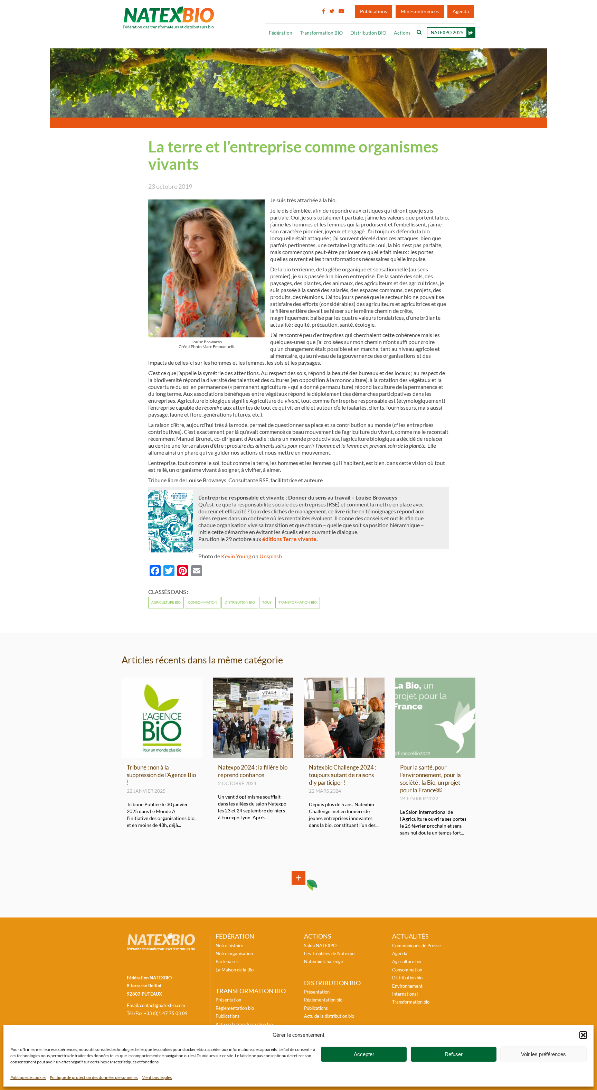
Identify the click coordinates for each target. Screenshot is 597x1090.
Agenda (461, 11)
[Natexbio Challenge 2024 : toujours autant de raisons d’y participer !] (344, 755)
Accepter (364, 1054)
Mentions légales (157, 1077)
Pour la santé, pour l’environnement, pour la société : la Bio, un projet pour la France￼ (430, 778)
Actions (402, 33)
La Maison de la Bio (235, 969)
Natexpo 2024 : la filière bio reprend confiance (252, 771)
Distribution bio (240, 602)
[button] (583, 1035)
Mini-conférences (420, 11)
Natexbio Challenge (323, 961)
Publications (373, 11)
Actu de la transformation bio (244, 1024)
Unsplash (270, 556)
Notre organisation (234, 953)
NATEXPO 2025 (447, 32)
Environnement (407, 986)
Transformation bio (297, 602)
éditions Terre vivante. (290, 539)
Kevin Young (236, 556)
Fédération (280, 33)
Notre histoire (229, 945)
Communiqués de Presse (416, 945)
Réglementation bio (235, 1008)
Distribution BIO (368, 33)
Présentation (228, 999)
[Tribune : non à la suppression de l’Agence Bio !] (162, 755)
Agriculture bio (166, 602)
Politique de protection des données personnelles (94, 1077)
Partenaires (227, 961)
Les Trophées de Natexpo (329, 953)
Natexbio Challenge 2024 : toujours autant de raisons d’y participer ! (342, 775)
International (405, 993)
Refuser (454, 1054)
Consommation (202, 602)
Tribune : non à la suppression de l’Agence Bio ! (161, 775)
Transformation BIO (321, 33)
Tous (266, 602)
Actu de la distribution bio (329, 1016)
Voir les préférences (543, 1054)
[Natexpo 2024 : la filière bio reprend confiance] (253, 755)
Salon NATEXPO (320, 945)
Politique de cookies (28, 1077)
